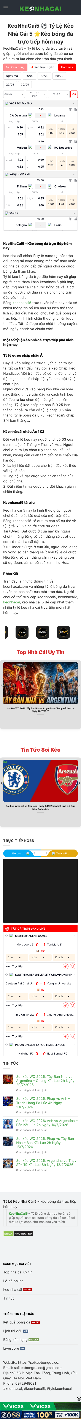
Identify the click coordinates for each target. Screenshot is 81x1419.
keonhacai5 (22, 303)
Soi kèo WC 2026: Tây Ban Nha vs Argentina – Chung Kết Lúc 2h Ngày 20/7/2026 (40, 709)
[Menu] (5, 7)
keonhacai (11, 602)
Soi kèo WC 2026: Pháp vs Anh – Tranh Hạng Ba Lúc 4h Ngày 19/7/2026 (43, 1103)
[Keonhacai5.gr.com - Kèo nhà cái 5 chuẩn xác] (40, 7)
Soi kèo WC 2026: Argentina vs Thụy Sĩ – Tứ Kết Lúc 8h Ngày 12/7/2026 (46, 1163)
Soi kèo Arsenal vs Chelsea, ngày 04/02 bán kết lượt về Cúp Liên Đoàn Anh (40, 807)
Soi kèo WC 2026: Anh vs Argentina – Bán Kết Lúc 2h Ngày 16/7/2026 (47, 1123)
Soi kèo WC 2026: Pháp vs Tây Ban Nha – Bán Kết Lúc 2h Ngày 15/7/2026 (45, 1143)
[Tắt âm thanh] (74, 94)
